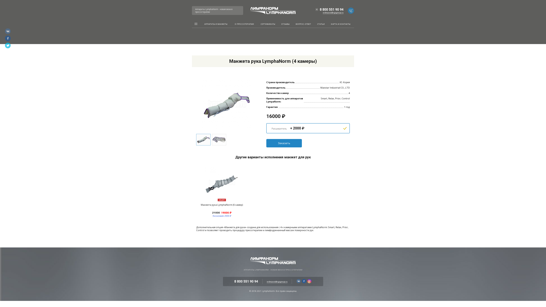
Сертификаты (268, 24)
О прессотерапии (244, 24)
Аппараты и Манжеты (216, 24)
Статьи (321, 24)
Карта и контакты (340, 24)
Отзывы (285, 24)
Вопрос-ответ (303, 24)
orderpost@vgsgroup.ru (333, 12)
